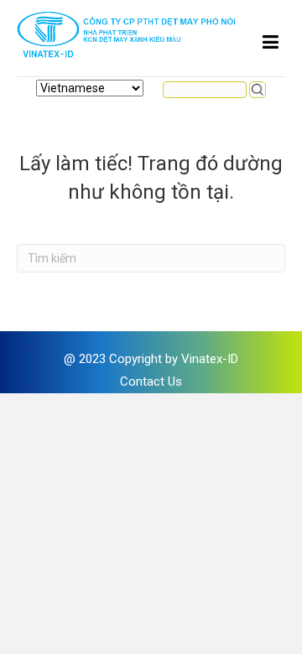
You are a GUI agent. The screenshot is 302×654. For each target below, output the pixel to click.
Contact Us (151, 381)
